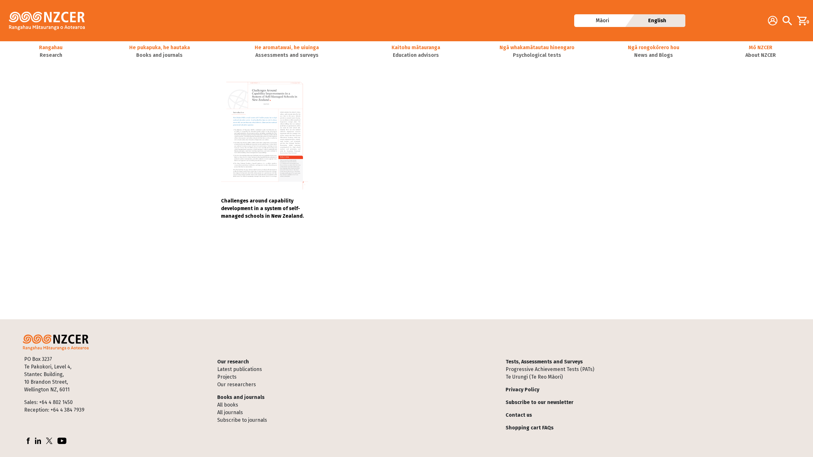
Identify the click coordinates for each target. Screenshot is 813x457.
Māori (602, 20)
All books (227, 405)
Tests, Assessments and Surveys (544, 362)
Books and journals (241, 397)
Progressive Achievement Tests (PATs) (550, 369)
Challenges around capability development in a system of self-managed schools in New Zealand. (262, 208)
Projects (227, 377)
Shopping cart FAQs (530, 428)
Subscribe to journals (242, 420)
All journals (230, 412)
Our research (233, 362)
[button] (51, 51)
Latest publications (239, 369)
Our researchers (236, 384)
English (657, 20)
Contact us (519, 415)
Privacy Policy (522, 390)
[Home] (49, 20)
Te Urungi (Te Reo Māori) (534, 377)
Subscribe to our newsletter (540, 402)
